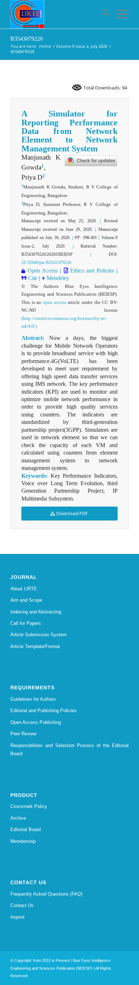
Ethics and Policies (91, 271)
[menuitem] (102, 14)
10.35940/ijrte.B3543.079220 (46, 262)
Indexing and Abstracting (35, 612)
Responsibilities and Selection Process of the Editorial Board (69, 749)
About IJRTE (23, 588)
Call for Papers (25, 623)
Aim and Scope (26, 600)
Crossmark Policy (28, 806)
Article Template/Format (35, 646)
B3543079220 (26, 39)
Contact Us (22, 905)
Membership (23, 841)
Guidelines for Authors (33, 699)
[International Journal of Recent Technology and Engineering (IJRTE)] (57, 14)
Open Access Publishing (35, 722)
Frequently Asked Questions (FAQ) (46, 894)
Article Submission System (38, 634)
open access (54, 302)
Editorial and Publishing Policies (43, 710)
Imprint (17, 917)
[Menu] (119, 14)
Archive (18, 818)
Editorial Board (25, 829)
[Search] (102, 14)
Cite (33, 278)
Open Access (42, 271)
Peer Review (23, 733)
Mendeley (57, 278)
